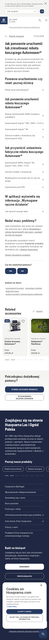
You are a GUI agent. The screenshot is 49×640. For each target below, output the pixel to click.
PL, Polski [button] (12, 21)
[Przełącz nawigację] (46, 21)
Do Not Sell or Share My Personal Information (24, 618)
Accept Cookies (24, 611)
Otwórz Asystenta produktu (17, 255)
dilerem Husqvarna (29, 249)
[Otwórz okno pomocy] (43, 634)
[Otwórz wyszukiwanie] (40, 21)
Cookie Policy (12, 606)
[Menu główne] (4, 20)
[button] (23, 321)
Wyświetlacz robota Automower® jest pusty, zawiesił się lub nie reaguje (23, 232)
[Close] (41, 585)
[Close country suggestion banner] (45, 4)
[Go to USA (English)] (42, 11)
